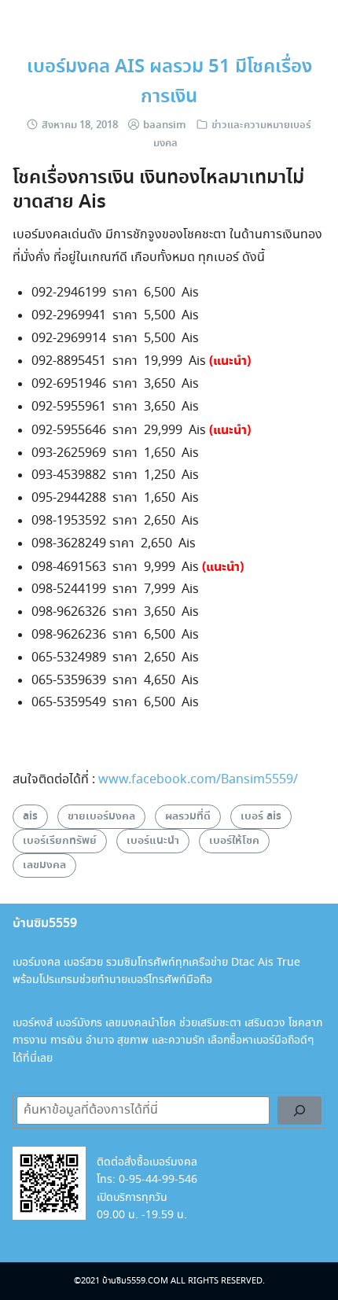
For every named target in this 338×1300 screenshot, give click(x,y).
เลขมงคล (44, 865)
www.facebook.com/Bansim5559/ (198, 780)
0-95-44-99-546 (158, 1180)
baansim (164, 125)
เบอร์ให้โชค (234, 841)
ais (30, 816)
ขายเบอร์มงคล (101, 816)
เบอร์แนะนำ (153, 841)
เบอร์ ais (261, 816)
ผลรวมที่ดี (188, 816)
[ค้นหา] (299, 1110)
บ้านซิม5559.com (135, 1281)
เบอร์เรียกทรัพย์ (60, 841)
